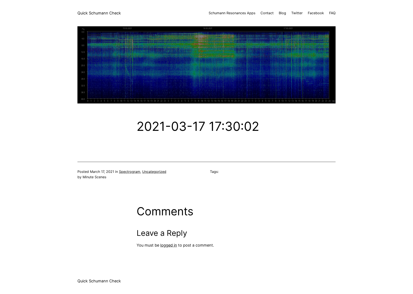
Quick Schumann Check (99, 13)
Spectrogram (129, 171)
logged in (168, 245)
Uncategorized (154, 171)
